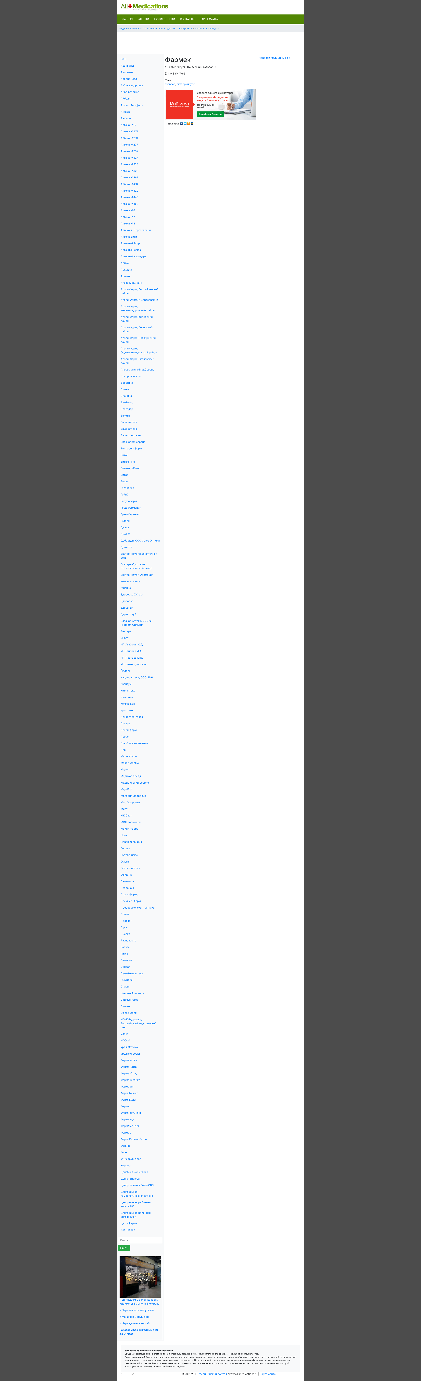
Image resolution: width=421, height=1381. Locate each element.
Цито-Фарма (129, 1223)
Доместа (126, 547)
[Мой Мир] (192, 122)
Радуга (125, 947)
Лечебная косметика (134, 743)
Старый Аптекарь (132, 993)
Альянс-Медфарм (132, 105)
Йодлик (126, 670)
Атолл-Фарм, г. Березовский (139, 299)
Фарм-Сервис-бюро (134, 1139)
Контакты (187, 19)
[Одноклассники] (188, 122)
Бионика (126, 395)
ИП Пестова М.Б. (132, 657)
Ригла (124, 953)
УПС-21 (125, 1040)
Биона (125, 389)
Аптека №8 (128, 223)
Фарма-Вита (129, 1066)
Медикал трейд (131, 776)
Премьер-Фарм (131, 901)
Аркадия (126, 269)
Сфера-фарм (129, 1012)
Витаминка (128, 461)
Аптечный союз (131, 249)
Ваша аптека (129, 428)
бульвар (170, 84)
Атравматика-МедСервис (137, 369)
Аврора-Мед (129, 78)
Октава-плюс (129, 855)
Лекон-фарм (129, 730)
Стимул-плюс (129, 999)
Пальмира (127, 881)
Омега (125, 861)
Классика (127, 697)
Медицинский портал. (213, 1374)
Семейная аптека (132, 973)
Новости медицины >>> (275, 57)
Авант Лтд (127, 65)
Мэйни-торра (129, 828)
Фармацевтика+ (131, 1080)
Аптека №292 (129, 151)
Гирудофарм (129, 501)
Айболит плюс (130, 92)
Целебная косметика (134, 1172)
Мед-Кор (126, 789)
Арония (125, 276)
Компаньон (128, 703)
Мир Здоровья (130, 802)
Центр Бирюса (130, 1178)
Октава (125, 848)
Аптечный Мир (130, 243)
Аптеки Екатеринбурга (207, 28)
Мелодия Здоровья (133, 795)
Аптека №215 (129, 131)
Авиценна (127, 72)
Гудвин (125, 520)
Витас (124, 474)
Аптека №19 (128, 124)
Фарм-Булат (128, 1099)
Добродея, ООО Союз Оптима (140, 540)
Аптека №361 (129, 177)
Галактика (127, 488)
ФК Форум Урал (131, 1158)
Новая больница (131, 841)
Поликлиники (164, 19)
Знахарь (126, 631)
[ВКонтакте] (182, 122)
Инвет (125, 638)
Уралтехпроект (130, 1053)
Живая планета (130, 581)
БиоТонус (127, 402)
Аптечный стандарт (133, 256)
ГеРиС (125, 494)
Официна (126, 874)
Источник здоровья (134, 664)
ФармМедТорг (130, 1126)
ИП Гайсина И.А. (131, 651)
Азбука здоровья (132, 85)
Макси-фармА (130, 762)
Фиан (124, 1152)
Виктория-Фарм (131, 448)
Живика (126, 588)
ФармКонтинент (131, 1112)
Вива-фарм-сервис (133, 442)
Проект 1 (126, 920)
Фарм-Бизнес (129, 1093)
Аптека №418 (129, 184)
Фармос (126, 1132)
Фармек (126, 1106)
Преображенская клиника (138, 907)
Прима (125, 914)
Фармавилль (129, 1060)
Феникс (125, 1145)
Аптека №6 (128, 210)
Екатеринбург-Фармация (137, 574)
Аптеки (143, 19)
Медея (125, 769)
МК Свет (126, 815)
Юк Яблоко (128, 1230)
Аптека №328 (129, 164)
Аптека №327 (129, 157)
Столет (125, 1006)
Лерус (125, 736)
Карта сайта (209, 19)
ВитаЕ (124, 455)
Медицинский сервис (135, 782)
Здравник (127, 607)
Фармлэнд (127, 1119)
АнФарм (126, 118)
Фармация (127, 1086)
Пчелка (125, 934)
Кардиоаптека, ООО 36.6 (137, 677)
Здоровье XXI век (132, 594)
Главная (127, 19)
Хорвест (126, 1165)
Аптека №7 (128, 217)
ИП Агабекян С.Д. (132, 644)
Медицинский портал (130, 28)
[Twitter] (185, 122)
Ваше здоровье (131, 435)
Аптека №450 (129, 203)
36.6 (123, 59)
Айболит (126, 98)
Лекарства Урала (132, 716)
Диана (125, 527)
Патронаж (127, 887)
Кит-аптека (128, 690)
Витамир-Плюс (130, 468)
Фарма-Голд (129, 1073)
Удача (124, 1034)
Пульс (124, 927)
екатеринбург (186, 84)
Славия (125, 986)
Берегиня (127, 382)
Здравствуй (128, 614)
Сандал (125, 966)
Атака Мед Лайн (131, 282)
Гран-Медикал (130, 514)
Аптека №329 (129, 171)
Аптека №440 (129, 197)
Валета (125, 415)
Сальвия (126, 960)
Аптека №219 (129, 138)
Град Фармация (131, 507)
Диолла (125, 534)
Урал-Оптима (129, 1047)
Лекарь (125, 723)
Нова (124, 835)
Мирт (124, 809)
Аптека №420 (129, 190)
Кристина (127, 710)
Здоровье (127, 601)
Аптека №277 (129, 144)
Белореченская (131, 376)
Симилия (127, 980)
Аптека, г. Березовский (136, 230)
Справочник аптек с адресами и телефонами (168, 28)
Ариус (125, 263)
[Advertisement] (210, 42)
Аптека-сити (129, 236)
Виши (124, 481)
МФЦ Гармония (131, 822)
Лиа (123, 749)
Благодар (127, 409)
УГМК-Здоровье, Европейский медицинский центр (139, 1023)
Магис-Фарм (129, 756)
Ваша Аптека (129, 422)
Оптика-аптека (130, 868)
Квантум (126, 684)
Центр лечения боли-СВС (137, 1185)
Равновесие (128, 940)
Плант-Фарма (129, 894)
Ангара (125, 111)
